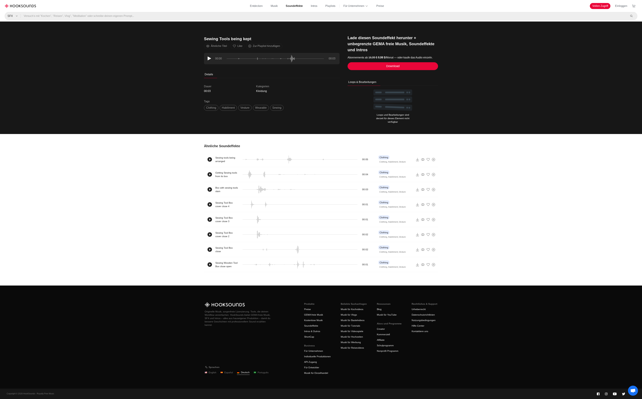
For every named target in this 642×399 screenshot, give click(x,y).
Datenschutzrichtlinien (423, 314)
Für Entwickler (311, 367)
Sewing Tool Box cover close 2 (224, 234)
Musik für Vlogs (349, 314)
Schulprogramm (385, 345)
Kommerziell (383, 334)
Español (228, 372)
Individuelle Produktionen (317, 356)
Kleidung (261, 91)
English (212, 372)
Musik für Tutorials (350, 325)
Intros (314, 6)
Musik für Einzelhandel (316, 373)
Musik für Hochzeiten (352, 336)
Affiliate (381, 340)
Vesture (402, 162)
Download (393, 66)
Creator (381, 329)
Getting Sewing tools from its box (226, 174)
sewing (276, 107)
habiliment (228, 107)
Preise (380, 6)
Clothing (211, 107)
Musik (274, 6)
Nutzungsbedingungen (424, 320)
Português (263, 372)
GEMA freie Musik (313, 314)
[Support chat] (633, 391)
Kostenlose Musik (313, 320)
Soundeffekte (294, 6)
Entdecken (256, 6)
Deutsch (245, 372)
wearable (261, 107)
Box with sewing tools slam (226, 189)
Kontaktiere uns (420, 331)
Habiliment (393, 162)
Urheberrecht (419, 309)
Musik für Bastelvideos (352, 320)
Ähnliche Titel (219, 46)
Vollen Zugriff (600, 6)
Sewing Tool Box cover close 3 (224, 219)
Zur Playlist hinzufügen (266, 46)
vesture (244, 107)
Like (239, 46)
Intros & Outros (312, 331)
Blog (379, 309)
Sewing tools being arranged (225, 159)
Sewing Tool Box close (224, 249)
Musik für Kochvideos (352, 309)
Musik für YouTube (387, 314)
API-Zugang (310, 362)
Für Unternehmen (353, 6)
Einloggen (621, 6)
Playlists (330, 6)
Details (209, 74)
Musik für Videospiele (352, 331)
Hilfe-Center (418, 325)
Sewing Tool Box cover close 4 (224, 204)
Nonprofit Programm (387, 351)
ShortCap (309, 336)
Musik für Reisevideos (352, 347)
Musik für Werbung (351, 342)
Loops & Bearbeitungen (362, 82)
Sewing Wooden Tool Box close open (226, 264)
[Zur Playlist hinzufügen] (433, 159)
